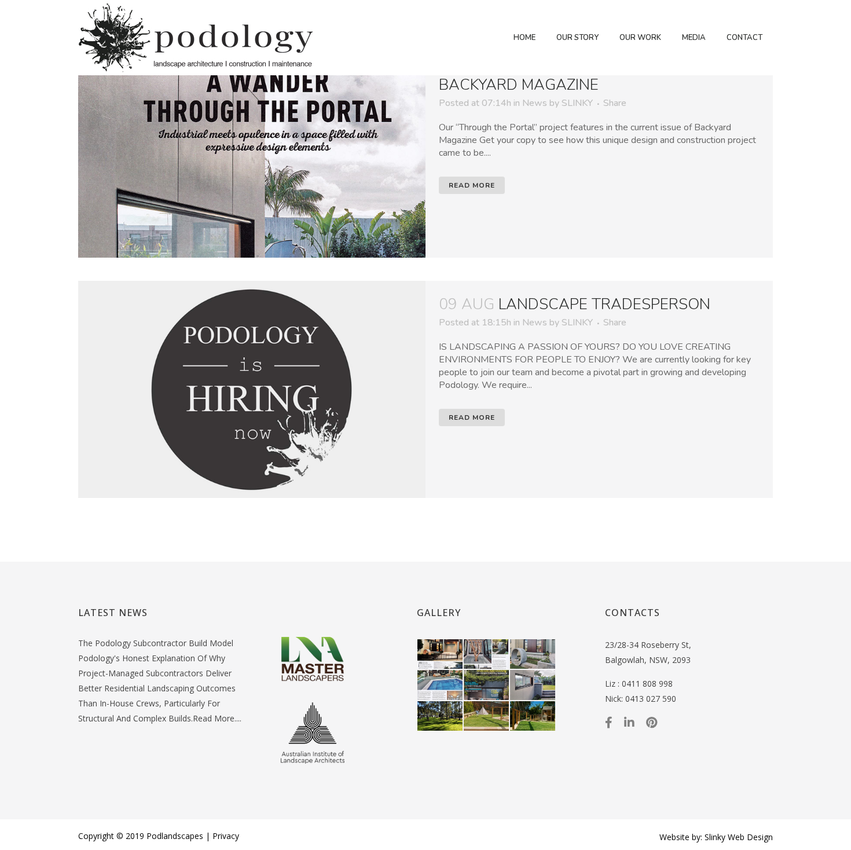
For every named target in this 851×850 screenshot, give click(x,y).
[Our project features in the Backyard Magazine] (252, 149)
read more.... (217, 718)
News (534, 103)
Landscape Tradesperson (604, 304)
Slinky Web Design (739, 836)
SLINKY (577, 103)
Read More (472, 185)
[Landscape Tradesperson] (252, 389)
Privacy (225, 835)
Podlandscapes (174, 835)
